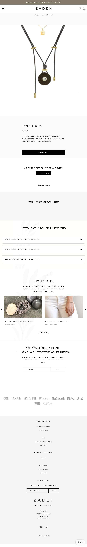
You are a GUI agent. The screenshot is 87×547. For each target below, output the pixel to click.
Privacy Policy (43, 465)
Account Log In (43, 462)
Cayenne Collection (43, 426)
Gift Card (43, 445)
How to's (43, 458)
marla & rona (47, 15)
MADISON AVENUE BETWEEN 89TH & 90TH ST (43, 2)
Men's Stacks (43, 430)
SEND (58, 369)
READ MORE (43, 332)
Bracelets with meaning (43, 441)
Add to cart (43, 152)
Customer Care (43, 469)
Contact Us (43, 473)
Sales (43, 438)
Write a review (43, 173)
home (37, 15)
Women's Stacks (43, 434)
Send (54, 490)
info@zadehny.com (43, 518)
